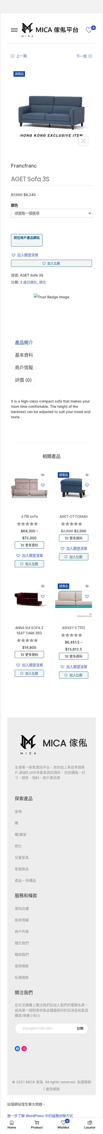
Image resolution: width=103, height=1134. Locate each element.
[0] (89, 30)
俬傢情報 (22, 920)
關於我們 (22, 943)
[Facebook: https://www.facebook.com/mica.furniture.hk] (17, 1048)
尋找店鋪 (22, 908)
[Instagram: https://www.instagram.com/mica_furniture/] (24, 1048)
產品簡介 (24, 342)
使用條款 (22, 966)
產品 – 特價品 (25, 880)
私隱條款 (22, 977)
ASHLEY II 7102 (73, 627)
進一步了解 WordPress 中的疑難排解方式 (40, 1116)
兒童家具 (22, 857)
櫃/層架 (20, 834)
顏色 (14, 205)
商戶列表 (22, 931)
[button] (24, 255)
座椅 (18, 811)
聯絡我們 (22, 954)
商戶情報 (24, 367)
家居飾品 (22, 869)
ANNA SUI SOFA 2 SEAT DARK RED (29, 630)
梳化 (42, 282)
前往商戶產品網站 (27, 238)
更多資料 (31, 545)
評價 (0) (23, 380)
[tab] (51, 343)
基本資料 (24, 355)
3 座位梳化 (28, 282)
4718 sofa (29, 516)
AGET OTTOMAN (74, 516)
